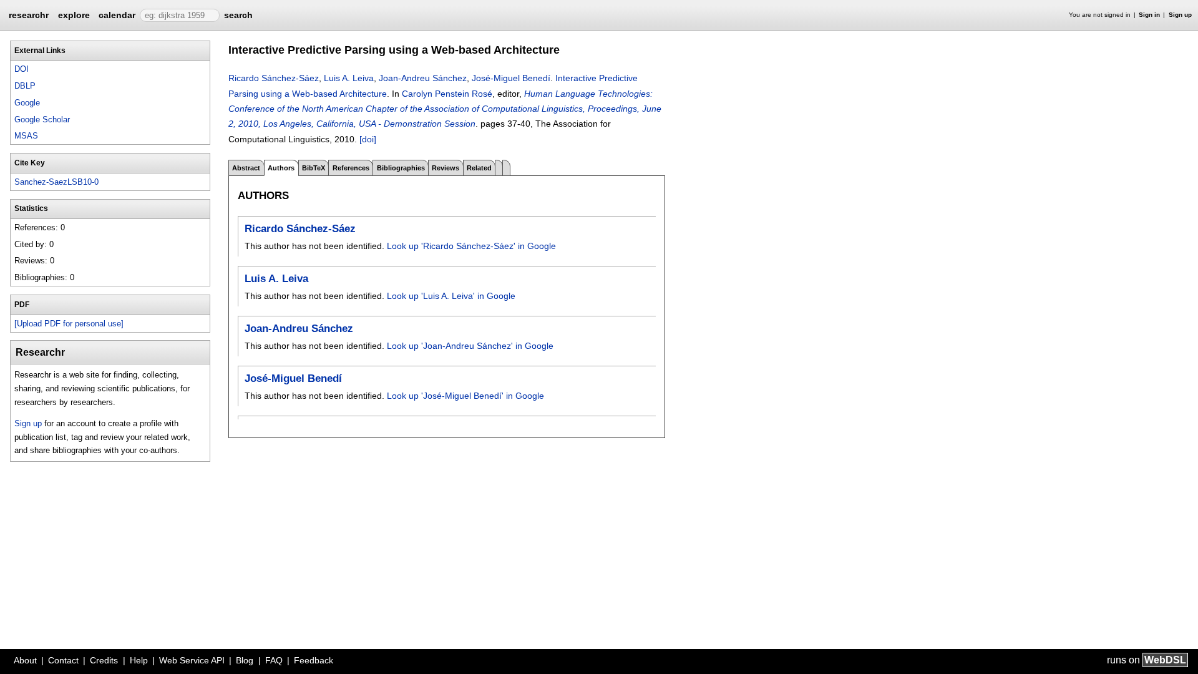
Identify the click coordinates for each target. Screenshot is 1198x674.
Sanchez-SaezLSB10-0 (56, 182)
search (238, 15)
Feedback (313, 660)
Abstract (246, 168)
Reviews (445, 168)
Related (479, 168)
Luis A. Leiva (349, 78)
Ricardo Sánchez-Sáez (273, 78)
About (25, 660)
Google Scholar (42, 119)
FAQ (274, 660)
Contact (63, 660)
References (351, 168)
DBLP (25, 85)
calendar (117, 15)
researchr (29, 14)
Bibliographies (401, 168)
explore (74, 15)
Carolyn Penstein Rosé (447, 94)
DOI (21, 69)
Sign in (1149, 14)
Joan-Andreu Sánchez (423, 78)
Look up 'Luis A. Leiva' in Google (451, 296)
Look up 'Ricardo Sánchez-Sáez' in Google (471, 246)
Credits (104, 660)
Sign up (1180, 14)
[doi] (367, 139)
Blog (244, 660)
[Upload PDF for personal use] (69, 323)
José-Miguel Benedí (511, 78)
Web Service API (192, 660)
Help (139, 660)
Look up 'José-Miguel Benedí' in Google (465, 396)
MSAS (26, 135)
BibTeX (313, 168)
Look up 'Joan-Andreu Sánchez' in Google (470, 346)
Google (27, 102)
